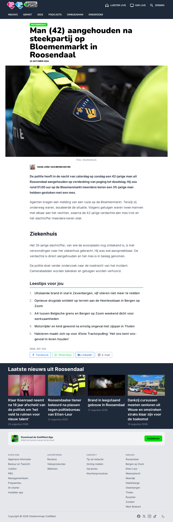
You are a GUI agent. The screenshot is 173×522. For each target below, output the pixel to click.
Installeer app (15, 492)
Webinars (52, 468)
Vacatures (91, 468)
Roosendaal (38, 24)
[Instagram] (149, 516)
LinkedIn (86, 355)
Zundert (130, 501)
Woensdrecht (133, 473)
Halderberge (133, 482)
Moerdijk (130, 478)
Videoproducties (56, 464)
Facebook (42, 355)
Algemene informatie (19, 459)
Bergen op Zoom (135, 464)
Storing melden (94, 464)
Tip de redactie (94, 459)
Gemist (27, 14)
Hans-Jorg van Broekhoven (53, 167)
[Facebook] (138, 516)
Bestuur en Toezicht (19, 464)
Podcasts (55, 14)
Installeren (153, 438)
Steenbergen (133, 487)
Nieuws (13, 14)
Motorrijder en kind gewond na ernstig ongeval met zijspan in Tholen (84, 326)
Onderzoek (96, 14)
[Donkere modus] (163, 516)
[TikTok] (155, 516)
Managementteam (18, 478)
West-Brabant (133, 506)
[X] (144, 516)
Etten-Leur (131, 468)
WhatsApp (65, 355)
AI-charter (13, 487)
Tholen (129, 492)
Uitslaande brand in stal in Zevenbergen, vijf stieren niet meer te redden (87, 293)
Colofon (12, 468)
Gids (40, 14)
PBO (10, 473)
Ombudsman (75, 14)
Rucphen (130, 497)
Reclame (52, 459)
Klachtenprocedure (97, 473)
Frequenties (14, 482)
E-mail (106, 355)
